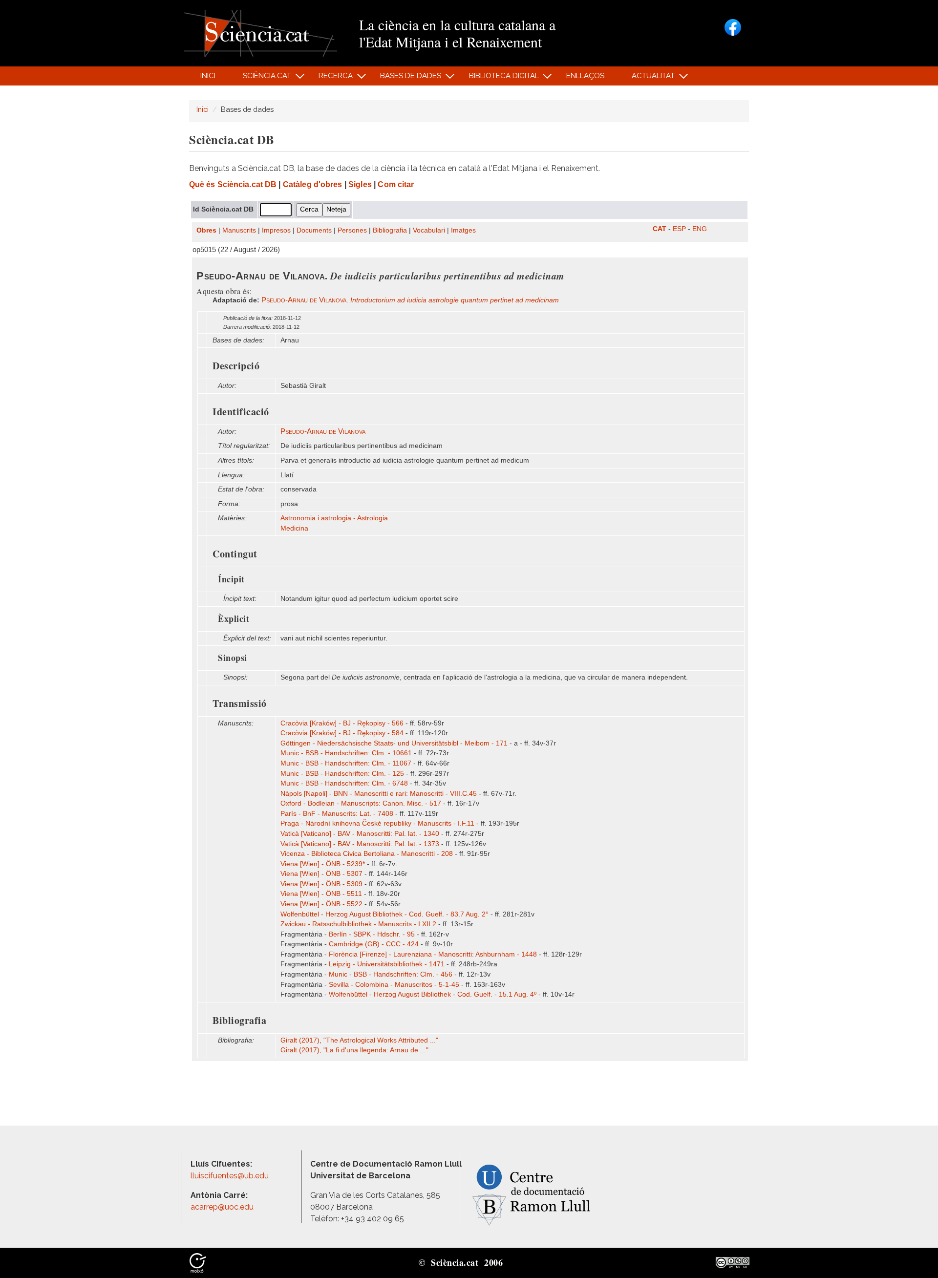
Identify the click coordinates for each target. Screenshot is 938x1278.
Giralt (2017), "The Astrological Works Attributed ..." (359, 1040)
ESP (679, 229)
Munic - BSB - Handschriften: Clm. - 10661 (346, 753)
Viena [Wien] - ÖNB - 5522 (321, 904)
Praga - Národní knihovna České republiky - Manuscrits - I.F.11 (377, 823)
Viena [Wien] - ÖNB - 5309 (321, 884)
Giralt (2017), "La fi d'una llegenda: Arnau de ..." (354, 1050)
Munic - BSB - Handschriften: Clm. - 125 (342, 773)
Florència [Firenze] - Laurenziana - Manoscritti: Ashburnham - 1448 (433, 954)
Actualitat (648, 78)
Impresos (276, 230)
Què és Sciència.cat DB (233, 184)
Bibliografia (390, 230)
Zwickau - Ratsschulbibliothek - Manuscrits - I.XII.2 (358, 924)
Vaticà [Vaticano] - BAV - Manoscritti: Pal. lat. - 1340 (359, 833)
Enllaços (585, 75)
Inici (207, 75)
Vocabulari (429, 230)
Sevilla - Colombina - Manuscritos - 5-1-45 (394, 984)
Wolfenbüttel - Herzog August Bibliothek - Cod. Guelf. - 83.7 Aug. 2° (384, 914)
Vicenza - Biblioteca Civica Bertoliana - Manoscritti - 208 (366, 853)
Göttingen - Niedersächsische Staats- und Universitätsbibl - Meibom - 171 (394, 743)
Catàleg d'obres (312, 184)
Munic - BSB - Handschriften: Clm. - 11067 (345, 763)
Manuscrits (239, 230)
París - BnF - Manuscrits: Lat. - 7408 (336, 813)
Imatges (463, 230)
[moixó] (198, 1262)
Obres (206, 230)
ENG (699, 229)
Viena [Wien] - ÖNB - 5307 (321, 873)
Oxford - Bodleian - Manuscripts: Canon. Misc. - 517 (360, 803)
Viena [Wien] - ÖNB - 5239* (322, 864)
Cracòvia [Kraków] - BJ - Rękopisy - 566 (342, 723)
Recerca (330, 78)
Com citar (396, 184)
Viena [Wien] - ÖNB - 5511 (321, 893)
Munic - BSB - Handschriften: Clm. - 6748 (344, 783)
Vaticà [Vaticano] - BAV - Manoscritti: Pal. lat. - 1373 (359, 844)
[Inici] (261, 32)
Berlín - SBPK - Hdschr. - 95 (372, 934)
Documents (314, 230)
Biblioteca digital (498, 78)
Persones (352, 230)
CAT (659, 229)
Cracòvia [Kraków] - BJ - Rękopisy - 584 (342, 733)
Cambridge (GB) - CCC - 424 (374, 944)
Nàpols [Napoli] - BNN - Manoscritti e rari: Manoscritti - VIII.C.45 (378, 793)
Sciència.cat (261, 78)
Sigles (360, 184)
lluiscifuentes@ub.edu (231, 1175)
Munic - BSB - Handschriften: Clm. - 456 (390, 974)
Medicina (294, 528)
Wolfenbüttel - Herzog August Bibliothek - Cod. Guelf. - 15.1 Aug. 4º (432, 994)
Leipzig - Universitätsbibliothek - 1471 (387, 964)
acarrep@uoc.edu (222, 1207)
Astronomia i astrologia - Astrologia (334, 518)
